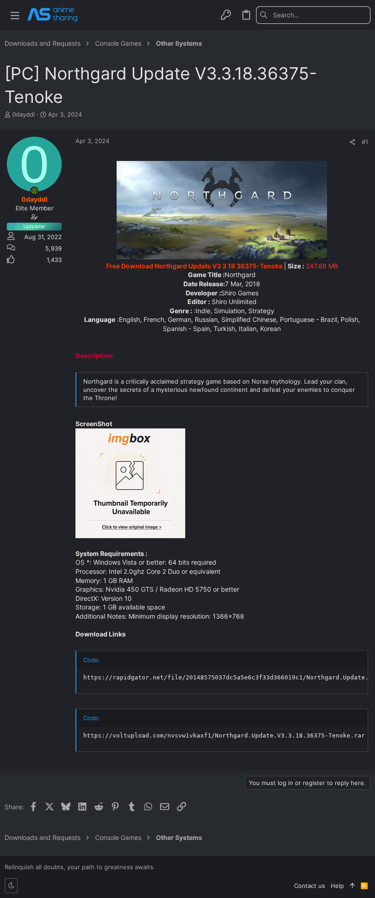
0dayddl (23, 114)
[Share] (352, 142)
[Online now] (34, 191)
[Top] (352, 886)
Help (337, 885)
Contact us (309, 885)
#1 (365, 141)
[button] (15, 15)
